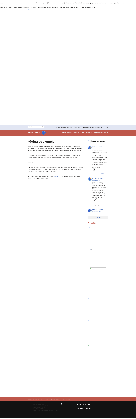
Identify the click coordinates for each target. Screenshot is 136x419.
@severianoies (95, 148)
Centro (35, 399)
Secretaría (40, 399)
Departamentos (60, 399)
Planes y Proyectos (50, 399)
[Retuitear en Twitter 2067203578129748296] (96, 205)
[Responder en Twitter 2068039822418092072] (93, 174)
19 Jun (100, 148)
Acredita (106, 132)
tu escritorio (56, 176)
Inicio (64, 132)
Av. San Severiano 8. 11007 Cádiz (64, 127)
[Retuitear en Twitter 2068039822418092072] (96, 174)
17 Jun (100, 180)
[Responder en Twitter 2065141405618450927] (93, 214)
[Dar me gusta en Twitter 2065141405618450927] (98, 214)
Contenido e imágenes (84, 408)
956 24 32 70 (78, 127)
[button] (42, 126)
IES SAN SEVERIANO (97, 147)
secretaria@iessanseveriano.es (92, 127)
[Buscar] (42, 127)
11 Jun (100, 211)
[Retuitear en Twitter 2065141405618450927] (96, 214)
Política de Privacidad (83, 404)
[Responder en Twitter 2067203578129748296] (93, 205)
